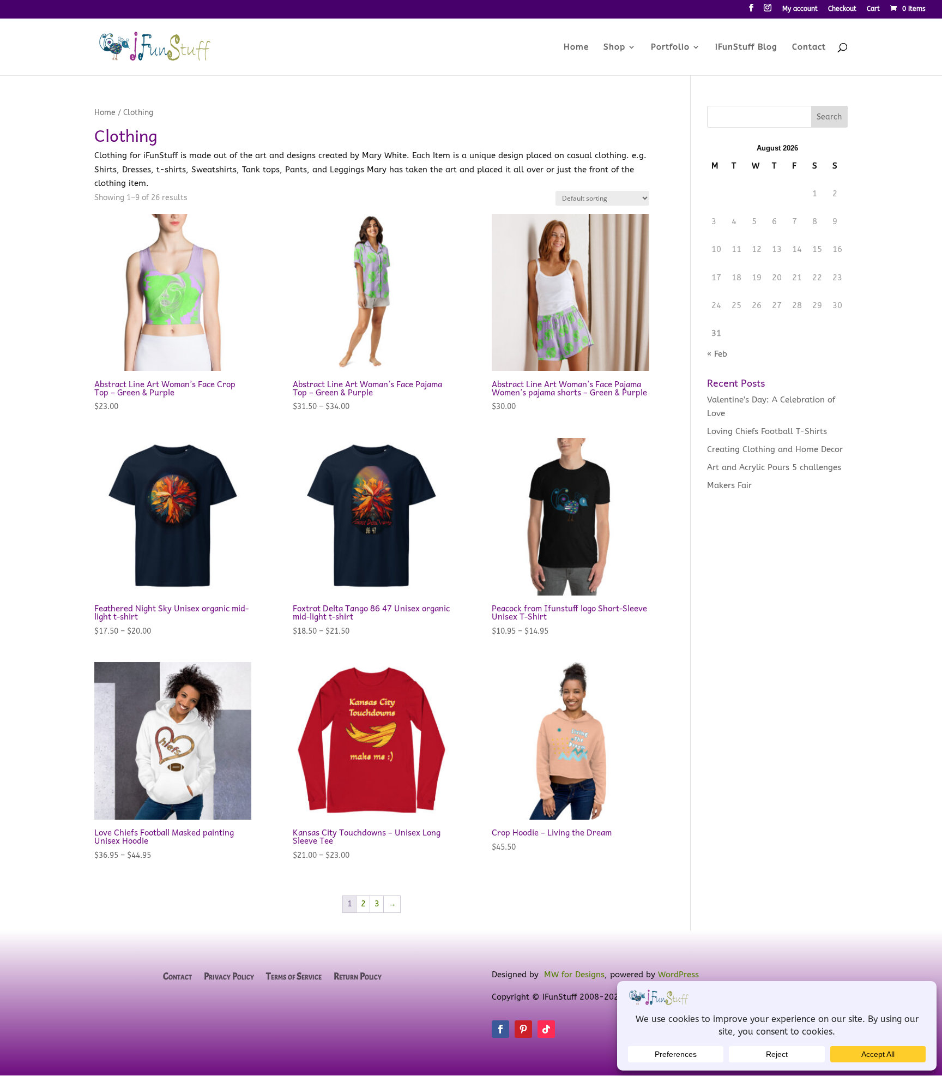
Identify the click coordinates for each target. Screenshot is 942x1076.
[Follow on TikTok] (546, 1029)
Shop (614, 47)
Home (576, 47)
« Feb (717, 354)
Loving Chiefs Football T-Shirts (767, 431)
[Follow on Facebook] (500, 1029)
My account (800, 9)
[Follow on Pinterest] (523, 1029)
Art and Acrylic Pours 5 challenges (774, 467)
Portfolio (670, 47)
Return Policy (358, 977)
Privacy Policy (229, 977)
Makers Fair (729, 485)
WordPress (678, 974)
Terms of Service (294, 977)
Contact (809, 47)
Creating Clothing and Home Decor (775, 449)
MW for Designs (574, 974)
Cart (873, 9)
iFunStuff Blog (746, 47)
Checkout (842, 9)
